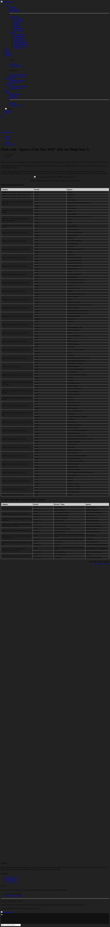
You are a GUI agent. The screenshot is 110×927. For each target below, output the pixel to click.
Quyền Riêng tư (10, 880)
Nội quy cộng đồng (11, 881)
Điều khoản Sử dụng (12, 878)
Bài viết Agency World (6, 132)
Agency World (10, 144)
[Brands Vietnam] (7, 2)
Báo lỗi (7, 138)
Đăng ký (8, 113)
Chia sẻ (7, 137)
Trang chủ (8, 142)
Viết (2, 116)
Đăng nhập (9, 111)
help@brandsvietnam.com (14, 896)
